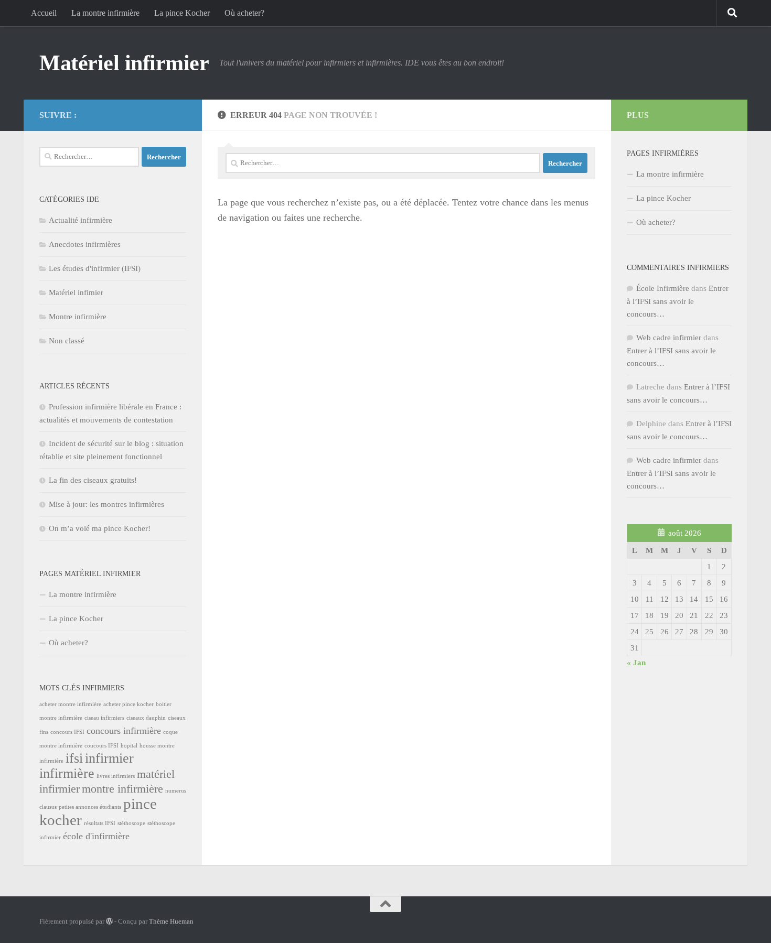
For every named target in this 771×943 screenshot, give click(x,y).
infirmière (66, 773)
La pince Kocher (182, 12)
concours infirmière (124, 730)
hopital (129, 746)
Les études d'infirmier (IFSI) (95, 268)
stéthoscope (131, 823)
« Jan (636, 662)
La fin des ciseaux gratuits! (93, 480)
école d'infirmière (96, 836)
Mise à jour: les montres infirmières (106, 504)
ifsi (74, 758)
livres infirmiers (116, 776)
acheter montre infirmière (70, 704)
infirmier (109, 758)
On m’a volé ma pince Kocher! (100, 528)
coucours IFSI (101, 746)
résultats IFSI (99, 823)
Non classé (66, 341)
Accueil (44, 12)
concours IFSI (67, 732)
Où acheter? (244, 12)
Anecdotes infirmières (85, 244)
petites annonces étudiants (90, 807)
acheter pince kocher (128, 704)
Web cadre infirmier (668, 337)
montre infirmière (122, 788)
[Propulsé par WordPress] (109, 921)
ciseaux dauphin (146, 718)
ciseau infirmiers (104, 718)
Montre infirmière (77, 316)
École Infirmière (662, 288)
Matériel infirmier (124, 63)
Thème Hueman (171, 921)
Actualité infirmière (80, 220)
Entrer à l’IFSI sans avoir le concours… (678, 301)
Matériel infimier (76, 292)
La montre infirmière (105, 12)
